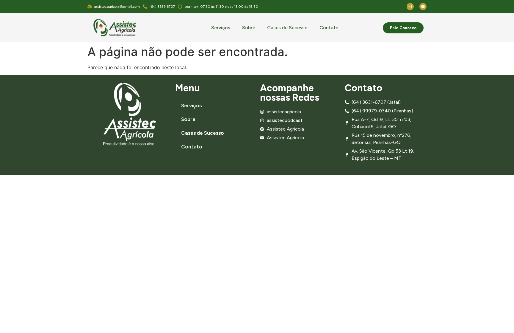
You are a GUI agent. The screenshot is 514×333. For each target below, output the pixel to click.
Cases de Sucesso (287, 27)
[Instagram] (410, 6)
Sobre (248, 27)
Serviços (220, 27)
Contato (329, 27)
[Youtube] (423, 6)
